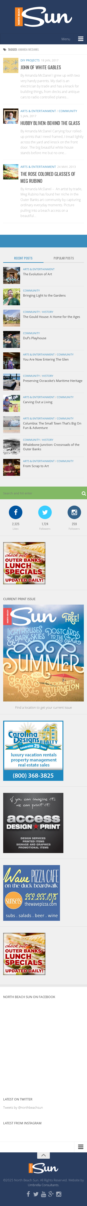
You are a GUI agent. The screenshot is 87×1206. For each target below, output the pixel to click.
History (47, 312)
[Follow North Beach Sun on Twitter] (36, 1194)
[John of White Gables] (10, 65)
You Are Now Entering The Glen (46, 359)
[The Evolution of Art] (11, 275)
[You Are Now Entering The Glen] (11, 360)
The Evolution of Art (37, 274)
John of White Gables (40, 67)
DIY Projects (30, 60)
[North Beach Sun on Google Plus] (51, 1194)
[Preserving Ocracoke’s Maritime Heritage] (11, 382)
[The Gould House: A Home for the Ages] (11, 318)
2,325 (15, 523)
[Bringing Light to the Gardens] (11, 296)
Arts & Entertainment (38, 111)
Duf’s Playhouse (34, 338)
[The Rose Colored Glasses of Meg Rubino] (10, 171)
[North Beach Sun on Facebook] (28, 1194)
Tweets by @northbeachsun (23, 1107)
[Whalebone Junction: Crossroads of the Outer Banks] (11, 446)
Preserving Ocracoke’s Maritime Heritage (52, 380)
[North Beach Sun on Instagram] (59, 1194)
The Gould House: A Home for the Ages (51, 317)
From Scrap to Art (36, 466)
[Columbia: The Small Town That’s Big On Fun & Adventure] (11, 424)
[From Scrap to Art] (11, 467)
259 (74, 523)
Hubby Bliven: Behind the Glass (50, 122)
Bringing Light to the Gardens (44, 295)
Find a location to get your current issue (43, 707)
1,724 (45, 523)
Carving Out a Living (37, 402)
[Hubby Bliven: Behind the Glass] (10, 116)
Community (68, 111)
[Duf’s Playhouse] (11, 339)
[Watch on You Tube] (43, 1194)
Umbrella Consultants (43, 1185)
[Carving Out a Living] (11, 403)
